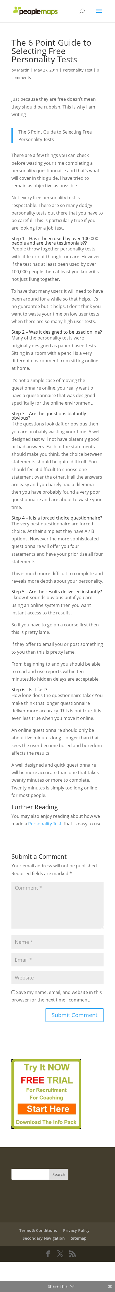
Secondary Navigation (44, 1238)
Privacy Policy (76, 1230)
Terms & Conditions (38, 1230)
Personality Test (77, 70)
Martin (23, 70)
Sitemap (79, 1238)
